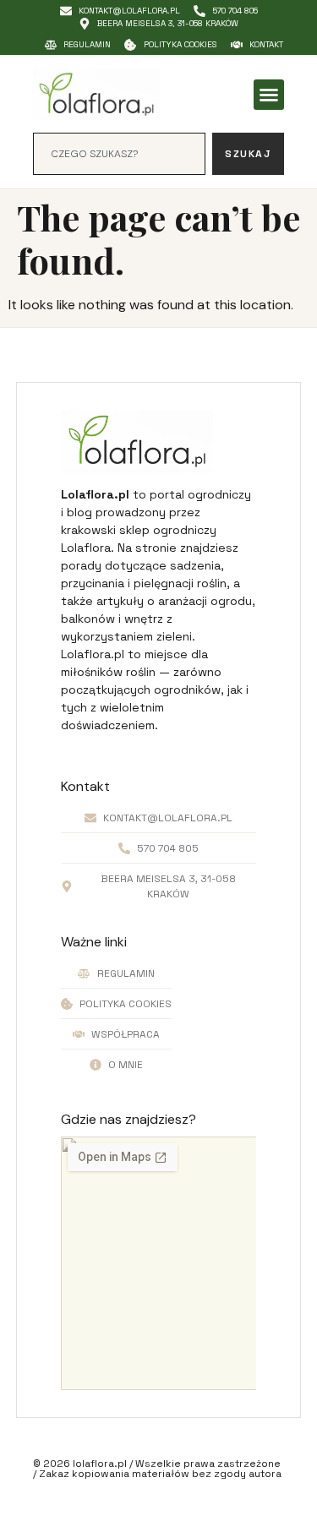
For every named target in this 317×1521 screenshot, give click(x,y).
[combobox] (119, 154)
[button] (269, 94)
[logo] (96, 94)
